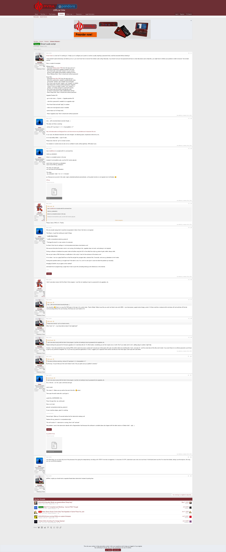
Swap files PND (57, 78)
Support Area (52, 503)
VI (52, 390)
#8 (191, 318)
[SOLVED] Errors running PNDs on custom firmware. (54, 516)
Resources (79, 14)
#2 (191, 118)
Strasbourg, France (41, 69)
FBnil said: (49, 206)
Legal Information (89, 14)
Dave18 (40, 508)
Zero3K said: (50, 340)
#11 (191, 375)
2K (57, 503)
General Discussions (52, 522)
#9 (191, 337)
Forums (61, 14)
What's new (69, 14)
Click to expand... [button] (119, 220)
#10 (191, 356)
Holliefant (187, 508)
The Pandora (52, 14)
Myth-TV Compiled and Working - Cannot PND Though (61, 507)
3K (58, 513)
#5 (191, 227)
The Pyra (43, 14)
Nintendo (187, 517)
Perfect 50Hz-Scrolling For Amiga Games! (51, 521)
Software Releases (52, 508)
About (36, 14)
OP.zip (48, 180)
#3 (191, 148)
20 (57, 522)
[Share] (189, 53)
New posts (36, 17)
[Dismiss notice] (191, 21)
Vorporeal (40, 517)
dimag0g (37, 46)
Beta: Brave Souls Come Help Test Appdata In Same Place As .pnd (63, 512)
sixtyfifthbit (186, 522)
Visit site (43, 220)
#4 (191, 203)
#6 (191, 279)
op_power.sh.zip (50, 433)
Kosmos (40, 503)
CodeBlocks (52, 151)
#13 (191, 476)
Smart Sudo (49, 55)
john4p (39, 522)
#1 (191, 53)
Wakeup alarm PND (58, 68)
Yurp (44, 134)
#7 (191, 299)
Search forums (43, 17)
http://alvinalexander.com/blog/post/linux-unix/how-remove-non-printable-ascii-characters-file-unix (71, 131)
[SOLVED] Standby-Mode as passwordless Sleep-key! (55, 502)
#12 (191, 457)
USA (44, 219)
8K (59, 522)
